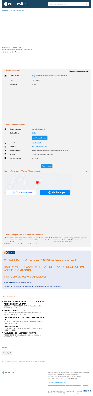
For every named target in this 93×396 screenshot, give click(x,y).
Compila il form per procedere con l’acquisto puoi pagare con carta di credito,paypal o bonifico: (33, 286)
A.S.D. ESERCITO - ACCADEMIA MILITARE (20, 333)
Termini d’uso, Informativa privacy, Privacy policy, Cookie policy (64, 385)
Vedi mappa (35, 77)
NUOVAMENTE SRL (11, 326)
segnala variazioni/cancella (79, 71)
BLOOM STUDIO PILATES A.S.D (16, 311)
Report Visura (36, 143)
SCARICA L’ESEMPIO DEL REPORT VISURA (18, 282)
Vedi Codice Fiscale (39, 138)
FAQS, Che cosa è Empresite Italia (57, 382)
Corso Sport (7, 353)
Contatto (85, 385)
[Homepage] (15, 5)
